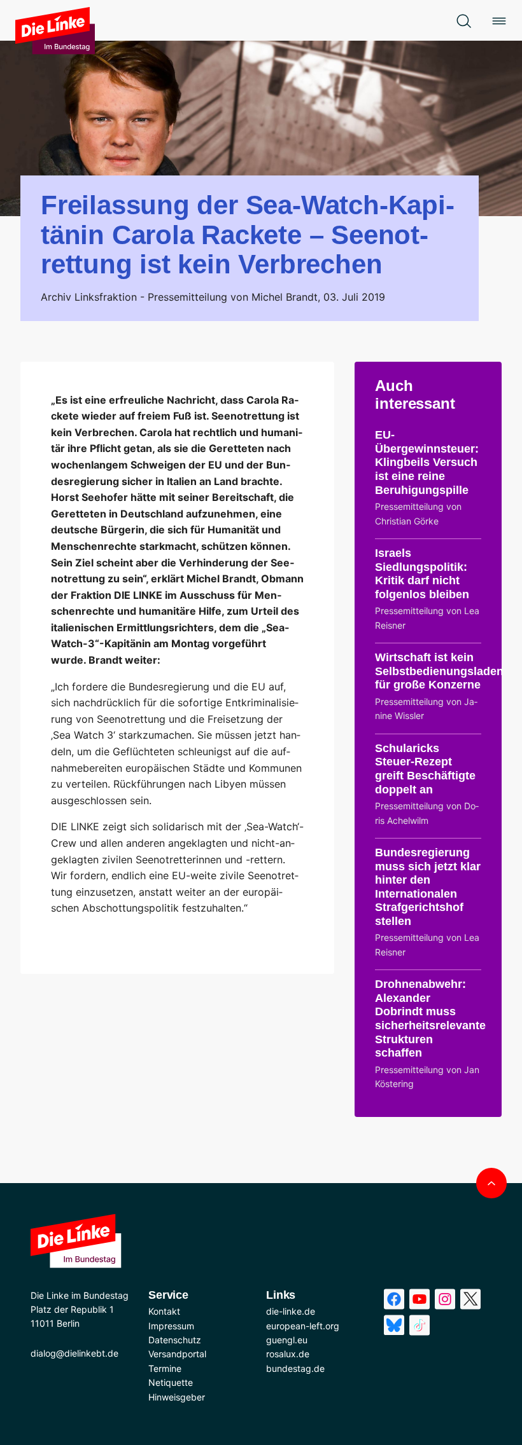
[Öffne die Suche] (463, 20)
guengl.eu (286, 1339)
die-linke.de (290, 1311)
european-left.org (302, 1325)
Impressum (171, 1325)
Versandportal (177, 1353)
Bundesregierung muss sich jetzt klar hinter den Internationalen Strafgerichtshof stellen (428, 887)
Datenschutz (174, 1339)
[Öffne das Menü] (499, 20)
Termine (164, 1368)
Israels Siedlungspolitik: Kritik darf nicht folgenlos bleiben (422, 574)
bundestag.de (295, 1368)
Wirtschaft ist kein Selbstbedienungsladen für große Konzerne (439, 671)
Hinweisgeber (176, 1397)
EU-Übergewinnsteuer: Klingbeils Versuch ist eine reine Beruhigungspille (427, 462)
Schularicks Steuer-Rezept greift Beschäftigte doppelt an (425, 769)
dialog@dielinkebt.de (74, 1353)
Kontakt (164, 1311)
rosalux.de (287, 1353)
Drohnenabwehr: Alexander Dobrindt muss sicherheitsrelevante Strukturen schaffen (430, 1018)
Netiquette (170, 1382)
